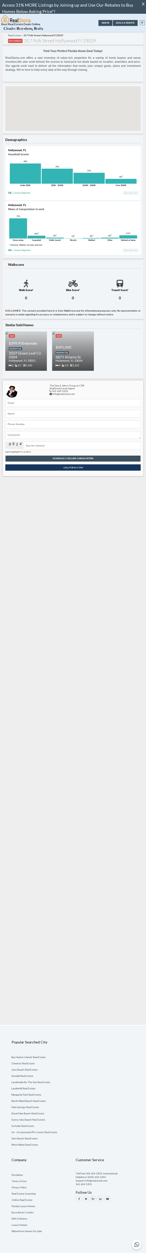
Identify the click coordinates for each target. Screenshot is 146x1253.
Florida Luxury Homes (23, 1206)
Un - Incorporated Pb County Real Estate (34, 1132)
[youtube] (107, 1199)
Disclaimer (17, 1174)
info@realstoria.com (64, 393)
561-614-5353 (60, 391)
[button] (105, 23)
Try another (25, 452)
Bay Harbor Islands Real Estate (28, 1057)
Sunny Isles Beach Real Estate (28, 1119)
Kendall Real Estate (22, 1075)
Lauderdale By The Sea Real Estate (30, 1082)
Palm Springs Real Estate (25, 1107)
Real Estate (14, 35)
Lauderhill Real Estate (23, 1088)
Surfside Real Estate (22, 1125)
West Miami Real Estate (24, 1144)
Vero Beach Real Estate (24, 1138)
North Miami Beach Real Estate (28, 1100)
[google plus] (93, 1199)
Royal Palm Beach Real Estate (27, 1113)
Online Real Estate (22, 1199)
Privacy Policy (19, 1187)
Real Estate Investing (24, 1193)
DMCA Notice (19, 1218)
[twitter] (86, 1199)
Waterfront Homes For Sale (27, 1231)
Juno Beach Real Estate (24, 1069)
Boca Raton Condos (23, 1212)
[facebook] (79, 1199)
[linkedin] (100, 1199)
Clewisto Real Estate (23, 1063)
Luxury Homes (19, 1224)
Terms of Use (19, 1181)
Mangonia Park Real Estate (26, 1094)
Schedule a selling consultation (73, 458)
